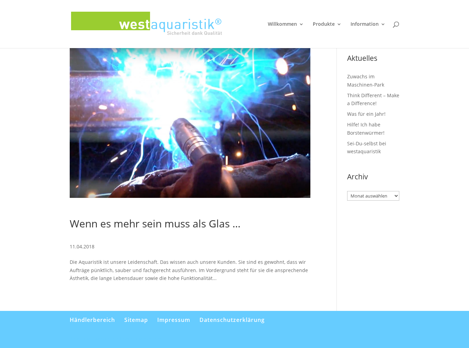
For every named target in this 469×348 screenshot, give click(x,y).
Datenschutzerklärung (232, 320)
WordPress (152, 338)
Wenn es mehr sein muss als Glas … (155, 223)
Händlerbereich (92, 320)
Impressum (173, 320)
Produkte (324, 24)
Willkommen (282, 24)
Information (365, 24)
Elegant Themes (104, 338)
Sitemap (136, 320)
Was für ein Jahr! (366, 114)
